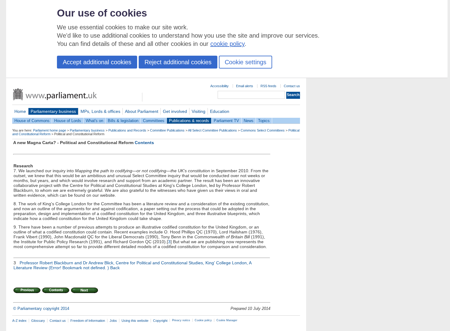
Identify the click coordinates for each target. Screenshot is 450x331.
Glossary (38, 320)
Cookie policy (203, 320)
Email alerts (244, 86)
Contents (144, 142)
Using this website (135, 320)
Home (20, 111)
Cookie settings (245, 62)
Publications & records (189, 120)
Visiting (198, 111)
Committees (153, 120)
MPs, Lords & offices (100, 111)
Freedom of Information (87, 320)
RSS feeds (268, 86)
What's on (94, 120)
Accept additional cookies (97, 62)
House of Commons (32, 120)
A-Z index (19, 320)
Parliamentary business (53, 111)
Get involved (175, 111)
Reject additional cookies (178, 62)
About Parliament (141, 111)
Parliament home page (49, 130)
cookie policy (227, 43)
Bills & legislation (123, 120)
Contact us (292, 86)
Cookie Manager (226, 320)
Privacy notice (181, 320)
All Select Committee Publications (212, 130)
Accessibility (219, 86)
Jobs (113, 320)
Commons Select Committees (263, 130)
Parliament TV (226, 120)
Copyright (160, 320)
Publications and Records (127, 130)
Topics (264, 120)
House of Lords (67, 120)
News (248, 120)
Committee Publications (167, 130)
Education (219, 111)
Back (115, 267)
